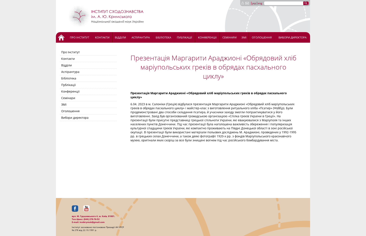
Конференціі (207, 37)
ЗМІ (244, 37)
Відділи (120, 37)
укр (254, 3)
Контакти (102, 37)
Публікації (184, 37)
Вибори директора (292, 37)
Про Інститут (79, 37)
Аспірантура (141, 37)
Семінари (229, 37)
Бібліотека (163, 37)
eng (260, 3)
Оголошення (262, 37)
